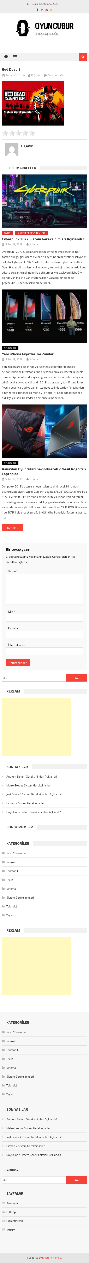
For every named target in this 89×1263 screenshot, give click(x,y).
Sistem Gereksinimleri (31, 233)
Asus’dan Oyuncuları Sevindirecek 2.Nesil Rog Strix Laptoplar (44, 471)
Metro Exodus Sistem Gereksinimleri (28, 785)
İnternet (11, 862)
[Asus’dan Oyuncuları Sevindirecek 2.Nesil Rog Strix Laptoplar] (44, 431)
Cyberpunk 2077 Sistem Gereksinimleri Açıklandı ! (43, 239)
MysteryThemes (51, 1258)
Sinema (11, 888)
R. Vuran (34, 244)
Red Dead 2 (14, 528)
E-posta (14, 628)
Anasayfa (12, 1203)
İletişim (10, 1229)
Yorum (13, 571)
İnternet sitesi (16, 645)
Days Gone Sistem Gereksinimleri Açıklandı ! (33, 812)
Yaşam (10, 915)
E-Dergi (11, 1212)
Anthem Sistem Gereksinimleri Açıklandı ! (31, 776)
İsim (11, 611)
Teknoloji (10, 348)
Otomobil (12, 871)
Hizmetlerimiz (14, 1221)
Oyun (7, 233)
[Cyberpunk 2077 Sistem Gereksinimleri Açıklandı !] (44, 201)
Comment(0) (55, 75)
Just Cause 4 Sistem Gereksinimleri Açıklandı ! (34, 794)
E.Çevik (35, 75)
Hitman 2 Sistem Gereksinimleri (25, 803)
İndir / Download (16, 853)
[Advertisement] (36, 727)
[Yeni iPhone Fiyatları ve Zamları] (44, 316)
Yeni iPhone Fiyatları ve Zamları (28, 354)
